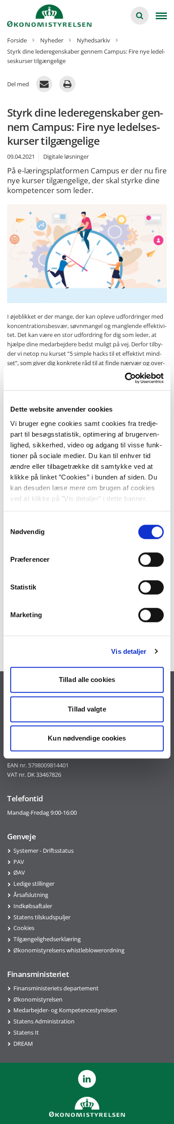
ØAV (19, 872)
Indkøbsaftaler (32, 906)
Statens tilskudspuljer (41, 917)
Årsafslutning (30, 895)
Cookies (23, 928)
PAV (18, 862)
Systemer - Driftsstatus (43, 850)
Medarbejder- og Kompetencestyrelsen (65, 1010)
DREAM (23, 1044)
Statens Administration (44, 1021)
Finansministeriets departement (56, 988)
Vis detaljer (128, 651)
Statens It (26, 1032)
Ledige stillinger (33, 884)
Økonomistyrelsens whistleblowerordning (68, 950)
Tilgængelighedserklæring (47, 939)
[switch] (151, 559)
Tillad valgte (87, 709)
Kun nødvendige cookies (87, 738)
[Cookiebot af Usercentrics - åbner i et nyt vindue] (125, 378)
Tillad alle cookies (87, 679)
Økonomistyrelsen (37, 999)
